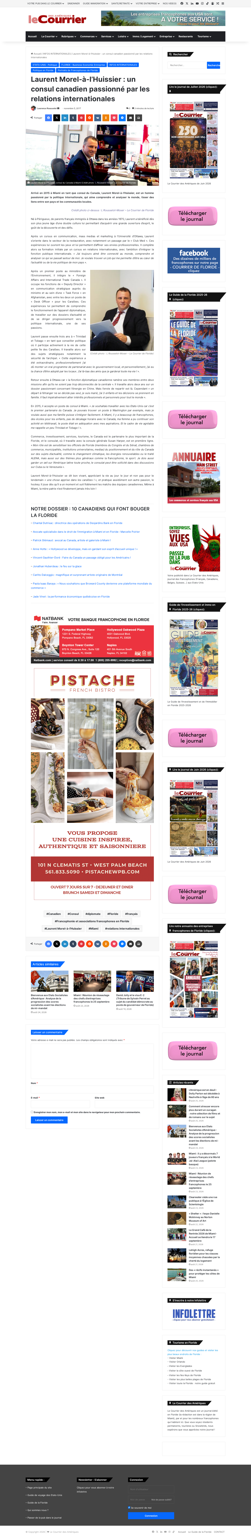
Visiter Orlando (177, 1361)
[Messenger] (122, 117)
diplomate (94, 914)
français (132, 914)
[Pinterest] (81, 117)
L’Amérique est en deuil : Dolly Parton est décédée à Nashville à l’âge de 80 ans (204, 1093)
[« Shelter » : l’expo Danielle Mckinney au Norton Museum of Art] (177, 1218)
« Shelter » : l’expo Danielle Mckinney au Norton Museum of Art (204, 1217)
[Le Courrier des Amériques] (57, 19)
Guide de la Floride (37, 1502)
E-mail (35, 1097)
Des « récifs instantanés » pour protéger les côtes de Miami (204, 1273)
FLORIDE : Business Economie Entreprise (83, 64)
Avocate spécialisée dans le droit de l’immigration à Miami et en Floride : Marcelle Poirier (86, 531)
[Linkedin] (64, 117)
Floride (113, 914)
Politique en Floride (43, 70)
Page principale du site (39, 1487)
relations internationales (123, 928)
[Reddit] (89, 117)
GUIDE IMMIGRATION (94, 3)
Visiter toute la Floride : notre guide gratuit (192, 1383)
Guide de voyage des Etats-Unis (44, 1495)
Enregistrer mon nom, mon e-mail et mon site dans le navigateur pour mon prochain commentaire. (87, 1112)
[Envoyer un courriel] (58, 108)
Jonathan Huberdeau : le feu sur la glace (57, 566)
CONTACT (219, 1531)
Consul (74, 914)
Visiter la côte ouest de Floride (185, 1370)
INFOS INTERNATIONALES (57, 53)
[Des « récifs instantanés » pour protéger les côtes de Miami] (177, 1274)
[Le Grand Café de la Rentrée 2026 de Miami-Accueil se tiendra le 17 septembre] (177, 1234)
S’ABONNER (73, 3)
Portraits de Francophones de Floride (78, 70)
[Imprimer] (138, 117)
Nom (34, 1083)
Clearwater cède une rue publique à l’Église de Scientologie (203, 1201)
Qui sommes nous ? (37, 1510)
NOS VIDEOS (169, 3)
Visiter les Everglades (180, 1366)
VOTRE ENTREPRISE (146, 3)
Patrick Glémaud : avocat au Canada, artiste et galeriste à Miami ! (72, 540)
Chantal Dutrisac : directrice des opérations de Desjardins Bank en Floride (77, 523)
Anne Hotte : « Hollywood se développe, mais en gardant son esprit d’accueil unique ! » (85, 549)
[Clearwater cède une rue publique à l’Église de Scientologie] (177, 1201)
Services (106, 36)
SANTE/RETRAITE (120, 3)
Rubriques (67, 36)
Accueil (32, 36)
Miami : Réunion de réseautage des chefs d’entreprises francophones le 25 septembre (91, 998)
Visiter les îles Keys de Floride (185, 1375)
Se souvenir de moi (140, 1507)
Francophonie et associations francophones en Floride (93, 921)
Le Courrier (48, 36)
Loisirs (122, 36)
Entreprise (166, 36)
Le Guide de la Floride (200, 1531)
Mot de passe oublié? (161, 1499)
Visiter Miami (176, 1358)
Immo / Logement (143, 36)
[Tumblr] (73, 117)
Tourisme (203, 36)
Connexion (151, 1515)
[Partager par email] (130, 117)
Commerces (87, 36)
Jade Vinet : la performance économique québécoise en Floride (71, 596)
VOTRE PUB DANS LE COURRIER (44, 3)
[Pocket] (114, 117)
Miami (94, 928)
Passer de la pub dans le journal (44, 1517)
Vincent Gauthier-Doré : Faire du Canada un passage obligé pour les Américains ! (82, 557)
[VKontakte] (97, 117)
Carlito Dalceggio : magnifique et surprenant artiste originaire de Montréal (77, 574)
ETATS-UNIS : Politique (45, 64)
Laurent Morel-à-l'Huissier (64, 928)
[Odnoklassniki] (105, 117)
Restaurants (186, 36)
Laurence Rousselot (47, 108)
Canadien (54, 914)
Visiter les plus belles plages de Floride (190, 1379)
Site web (99, 1097)
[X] (56, 117)
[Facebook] (48, 117)
